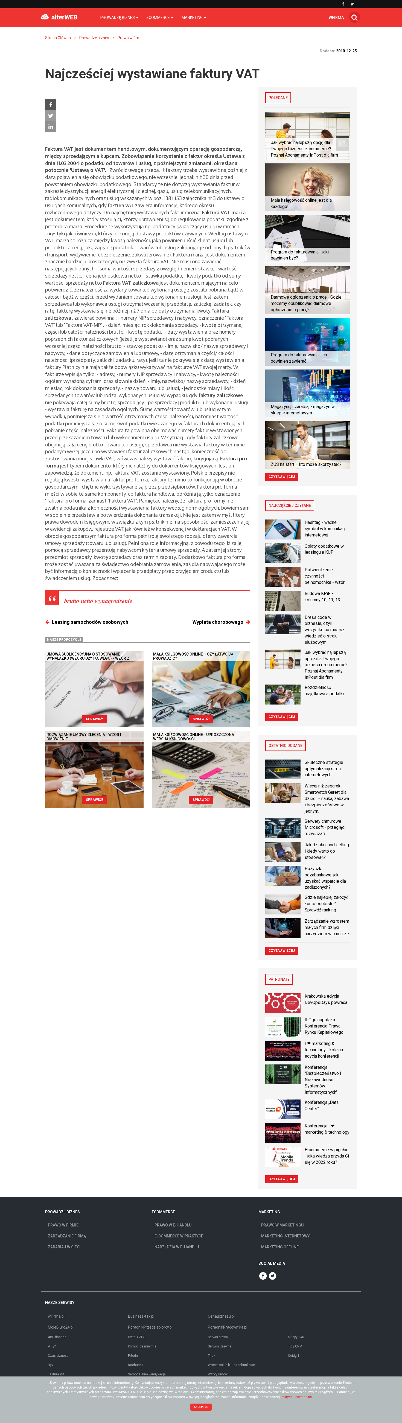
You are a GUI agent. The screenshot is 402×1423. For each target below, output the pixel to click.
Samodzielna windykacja (147, 1374)
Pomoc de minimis (142, 1346)
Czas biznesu (58, 1356)
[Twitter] (50, 115)
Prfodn (133, 1356)
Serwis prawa (218, 1337)
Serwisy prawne (219, 1346)
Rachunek (135, 1365)
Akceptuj (201, 1406)
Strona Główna (58, 38)
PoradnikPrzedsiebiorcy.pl (150, 1327)
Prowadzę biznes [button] (118, 17)
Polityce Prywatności (296, 1397)
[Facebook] (50, 104)
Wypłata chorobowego (218, 622)
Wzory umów (218, 1374)
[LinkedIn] (50, 126)
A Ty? (52, 1346)
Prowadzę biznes (94, 38)
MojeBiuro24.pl (61, 1327)
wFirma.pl (56, 1316)
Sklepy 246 (296, 1337)
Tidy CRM (295, 1346)
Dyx (50, 1365)
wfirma (336, 17)
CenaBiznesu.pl (221, 1316)
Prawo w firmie (131, 38)
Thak (211, 1356)
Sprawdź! (94, 719)
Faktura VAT (57, 1374)
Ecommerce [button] (159, 17)
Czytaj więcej (282, 477)
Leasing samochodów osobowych (90, 622)
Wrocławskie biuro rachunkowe (231, 1365)
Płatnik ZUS (136, 1337)
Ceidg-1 (293, 1356)
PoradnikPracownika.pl (227, 1327)
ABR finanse (57, 1337)
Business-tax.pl (141, 1316)
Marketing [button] (192, 17)
